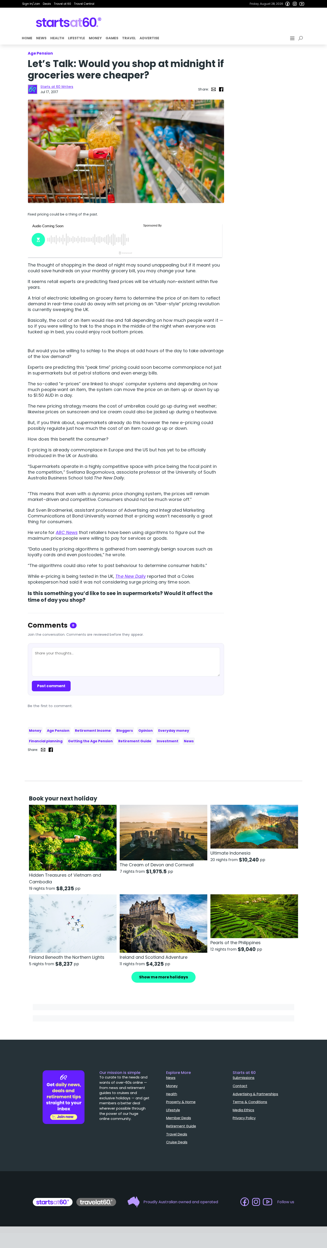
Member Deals (178, 1118)
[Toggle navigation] (293, 38)
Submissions (243, 1077)
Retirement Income (93, 730)
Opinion (145, 730)
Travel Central (84, 4)
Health (57, 38)
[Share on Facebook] (221, 89)
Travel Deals (176, 1134)
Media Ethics (243, 1110)
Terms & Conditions (250, 1102)
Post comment (51, 685)
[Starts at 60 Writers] (32, 89)
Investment (167, 741)
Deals (47, 4)
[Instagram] (295, 4)
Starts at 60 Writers (56, 86)
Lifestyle (76, 38)
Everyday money (173, 730)
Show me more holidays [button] (163, 977)
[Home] (68, 22)
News (41, 38)
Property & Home (181, 1102)
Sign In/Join (31, 4)
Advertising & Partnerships (255, 1094)
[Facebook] (287, 4)
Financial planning (45, 741)
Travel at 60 (62, 4)
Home (27, 38)
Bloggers (124, 730)
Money (95, 38)
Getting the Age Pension (90, 741)
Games (112, 38)
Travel (129, 38)
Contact (240, 1085)
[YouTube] (302, 4)
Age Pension (58, 730)
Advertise (149, 38)
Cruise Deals (176, 1142)
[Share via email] (213, 89)
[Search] (301, 38)
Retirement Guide (134, 741)
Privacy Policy (244, 1118)
